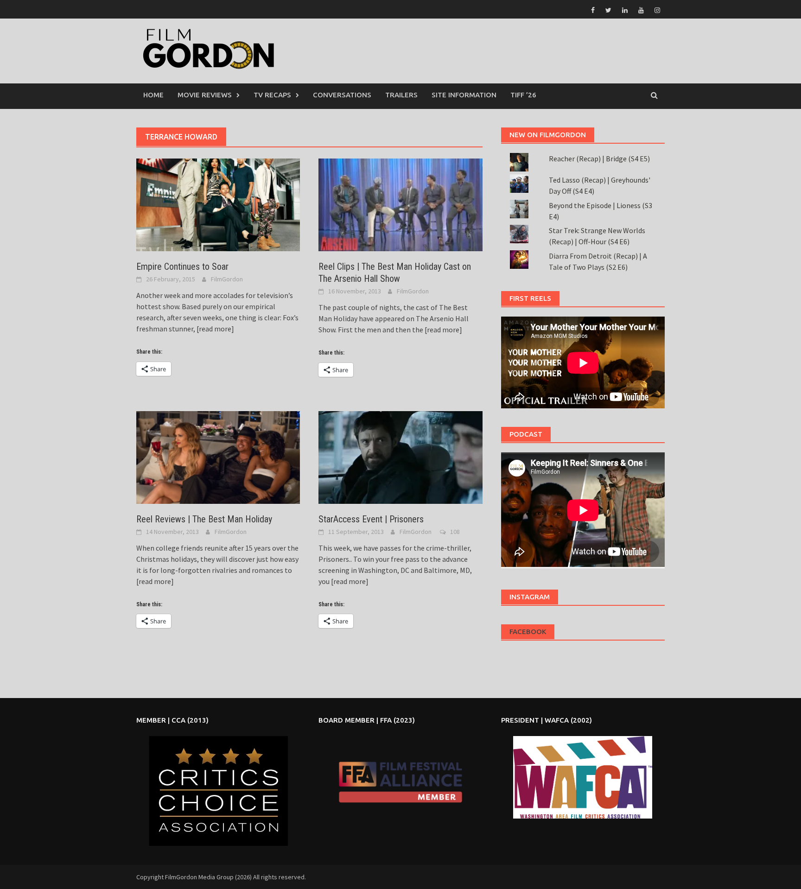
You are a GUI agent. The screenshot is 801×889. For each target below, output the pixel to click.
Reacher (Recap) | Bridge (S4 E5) (599, 158)
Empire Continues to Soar (182, 266)
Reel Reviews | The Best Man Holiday (204, 519)
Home (153, 95)
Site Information (464, 95)
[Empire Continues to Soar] (218, 204)
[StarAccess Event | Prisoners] (400, 456)
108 (455, 531)
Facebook (527, 631)
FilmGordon (227, 279)
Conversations (342, 95)
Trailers (401, 95)
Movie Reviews (205, 95)
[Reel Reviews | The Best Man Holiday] (218, 456)
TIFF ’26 (523, 95)
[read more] (214, 328)
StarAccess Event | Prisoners (371, 519)
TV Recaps (272, 95)
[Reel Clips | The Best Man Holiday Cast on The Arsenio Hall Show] (400, 204)
